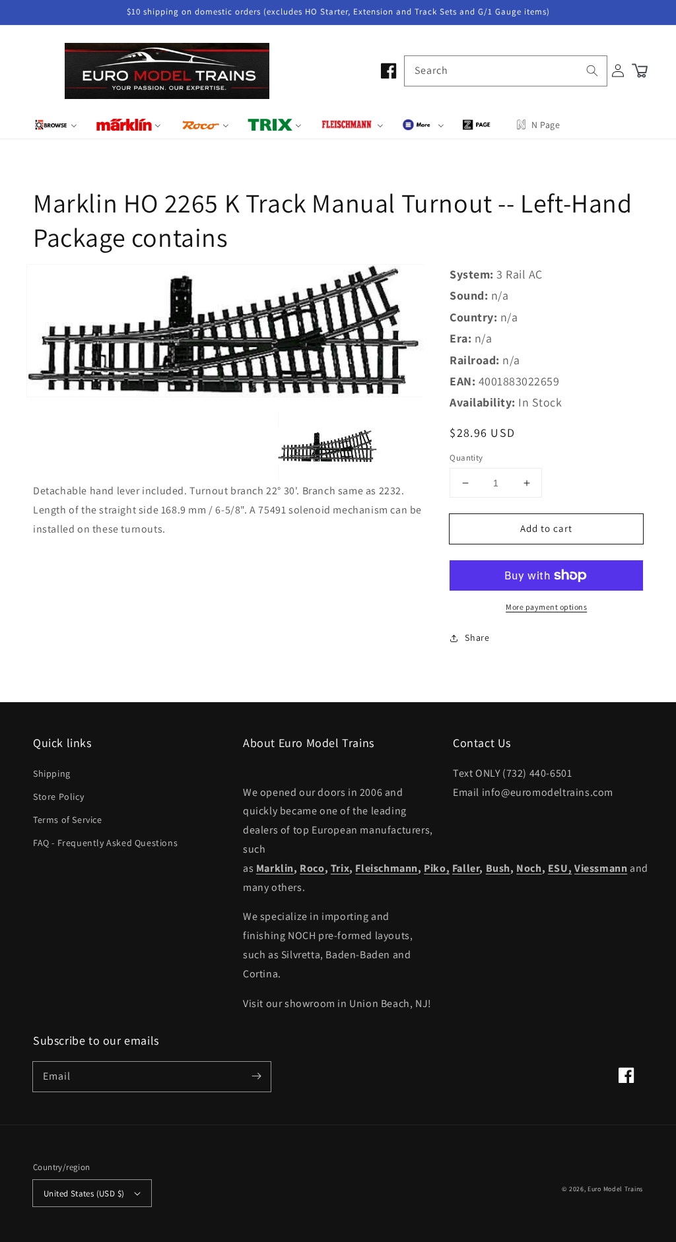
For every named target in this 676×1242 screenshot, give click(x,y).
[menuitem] (55, 125)
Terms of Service (67, 820)
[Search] (592, 70)
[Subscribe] (256, 1076)
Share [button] (477, 637)
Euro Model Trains (615, 1189)
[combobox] (506, 71)
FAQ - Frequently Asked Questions (105, 843)
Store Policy (58, 796)
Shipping (52, 773)
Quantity (466, 457)
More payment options (546, 607)
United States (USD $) (84, 1193)
